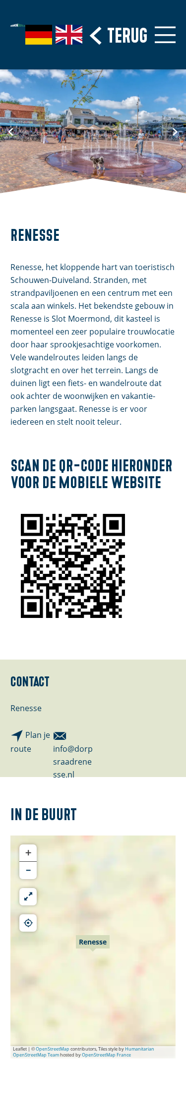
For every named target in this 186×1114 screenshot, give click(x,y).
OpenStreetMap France (106, 1055)
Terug (127, 34)
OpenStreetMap (52, 1049)
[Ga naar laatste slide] (10, 131)
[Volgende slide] (175, 131)
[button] (93, 947)
